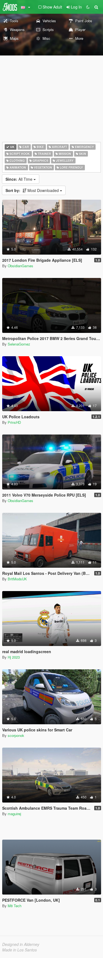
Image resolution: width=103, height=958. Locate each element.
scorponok (16, 735)
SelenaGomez (19, 344)
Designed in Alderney (20, 944)
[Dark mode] (88, 7)
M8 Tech (14, 905)
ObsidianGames (20, 265)
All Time (19, 179)
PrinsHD (14, 422)
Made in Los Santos (19, 950)
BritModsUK (17, 578)
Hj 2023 (14, 657)
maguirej (14, 813)
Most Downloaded (32, 190)
